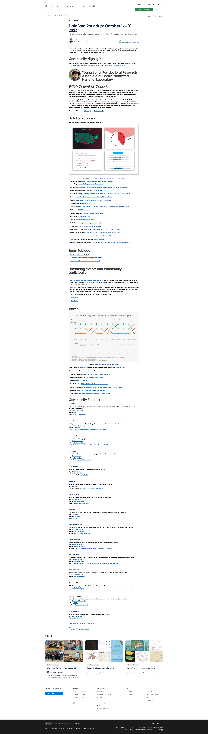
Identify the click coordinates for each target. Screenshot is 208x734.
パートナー (126, 688)
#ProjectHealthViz (78, 546)
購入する (158, 9)
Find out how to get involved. (116, 65)
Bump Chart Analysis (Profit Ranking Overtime (107, 364)
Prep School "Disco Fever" (82, 460)
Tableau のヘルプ (148, 697)
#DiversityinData (78, 561)
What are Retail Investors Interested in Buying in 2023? (91, 445)
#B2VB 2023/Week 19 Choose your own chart (94, 384)
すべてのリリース (148, 700)
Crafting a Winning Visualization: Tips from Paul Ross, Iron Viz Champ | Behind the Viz (103, 194)
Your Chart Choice (80, 414)
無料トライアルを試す (144, 9)
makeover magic (85, 533)
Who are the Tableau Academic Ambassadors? (85, 261)
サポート (147, 688)
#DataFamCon (78, 473)
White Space (73, 518)
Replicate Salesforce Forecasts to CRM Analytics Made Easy (94, 197)
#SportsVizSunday (78, 577)
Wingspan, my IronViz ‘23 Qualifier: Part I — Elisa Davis (94, 200)
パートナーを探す (127, 691)
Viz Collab (73, 287)
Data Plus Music (77, 616)
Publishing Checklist (100, 190)
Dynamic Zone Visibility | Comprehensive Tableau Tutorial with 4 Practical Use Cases (102, 207)
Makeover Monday (78, 441)
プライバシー (62, 728)
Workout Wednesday (78, 426)
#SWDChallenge (78, 531)
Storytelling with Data (78, 529)
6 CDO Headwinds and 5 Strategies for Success (115, 242)
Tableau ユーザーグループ (104, 694)
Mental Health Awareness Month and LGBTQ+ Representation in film (96, 563)
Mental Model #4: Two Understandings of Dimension (97, 181)
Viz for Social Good (75, 583)
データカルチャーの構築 (79, 694)
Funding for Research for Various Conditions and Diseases (94, 548)
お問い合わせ (141, 5)
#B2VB (75, 412)
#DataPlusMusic (78, 618)
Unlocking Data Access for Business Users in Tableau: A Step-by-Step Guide (103, 187)
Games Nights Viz (77, 499)
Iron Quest (75, 514)
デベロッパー (68, 723)
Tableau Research (77, 700)
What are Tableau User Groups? (61, 668)
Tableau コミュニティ (103, 688)
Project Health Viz (77, 544)
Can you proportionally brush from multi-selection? (91, 430)
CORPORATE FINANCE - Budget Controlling (97, 374)
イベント (99, 711)
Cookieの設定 (78, 728)
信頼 (55, 723)
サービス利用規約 (53, 728)
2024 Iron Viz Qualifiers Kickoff (79, 255)
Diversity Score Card (81, 605)
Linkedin (86, 111)
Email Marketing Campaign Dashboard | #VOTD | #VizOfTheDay (102, 387)
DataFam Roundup (65, 15)
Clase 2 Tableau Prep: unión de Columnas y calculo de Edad (104, 233)
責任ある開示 (70, 728)
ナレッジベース (148, 691)
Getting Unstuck (99, 239)
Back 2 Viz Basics (77, 411)
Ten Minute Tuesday (84, 216)
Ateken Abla (78, 40)
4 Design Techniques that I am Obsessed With (113, 178)
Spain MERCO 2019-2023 (81, 381)
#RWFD (75, 603)
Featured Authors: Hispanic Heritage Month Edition (86, 258)
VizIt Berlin (74, 301)
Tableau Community (56, 15)
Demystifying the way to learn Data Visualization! (85, 280)
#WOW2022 (76, 428)
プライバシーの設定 (91, 728)
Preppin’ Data (76, 456)
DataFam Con (76, 471)
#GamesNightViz (78, 501)
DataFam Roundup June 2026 (141, 668)
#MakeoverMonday (79, 443)
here (103, 53)
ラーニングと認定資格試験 (151, 694)
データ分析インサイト (78, 697)
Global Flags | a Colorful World (93, 213)
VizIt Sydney (75, 298)
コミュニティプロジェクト (104, 703)
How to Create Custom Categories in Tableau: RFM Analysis (98, 236)
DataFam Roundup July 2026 (100, 668)
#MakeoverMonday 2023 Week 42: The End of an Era (93, 394)
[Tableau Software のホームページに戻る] (52, 2)
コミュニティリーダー (103, 697)
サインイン (159, 5)
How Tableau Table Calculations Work (90, 226)
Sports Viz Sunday (77, 575)
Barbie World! (84, 475)
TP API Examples (83, 210)
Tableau (75, 688)
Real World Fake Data (75, 596)
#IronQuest (76, 516)
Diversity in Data (74, 555)
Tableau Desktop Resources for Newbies (90, 184)
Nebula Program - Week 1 (87, 220)
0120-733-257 (151, 5)
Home (46, 15)
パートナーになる (127, 694)
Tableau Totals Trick (87, 203)
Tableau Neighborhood (103, 706)
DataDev (99, 700)
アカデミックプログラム (103, 709)
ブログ (49, 15)
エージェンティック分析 (79, 691)
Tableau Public (99, 111)
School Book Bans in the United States (91, 488)
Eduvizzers (75, 486)
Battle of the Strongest (81, 503)
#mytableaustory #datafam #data (91, 223)
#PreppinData (77, 458)
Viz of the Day (81, 368)
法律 (46, 728)
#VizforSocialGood (79, 590)
